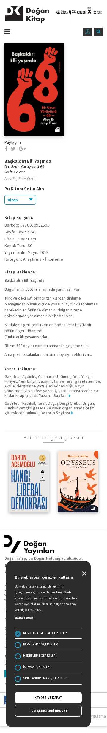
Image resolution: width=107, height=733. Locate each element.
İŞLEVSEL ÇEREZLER (37, 667)
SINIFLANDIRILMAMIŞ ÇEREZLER (45, 678)
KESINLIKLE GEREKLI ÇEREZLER (45, 633)
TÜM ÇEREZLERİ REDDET (48, 711)
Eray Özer (27, 178)
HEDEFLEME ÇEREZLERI (39, 655)
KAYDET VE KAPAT (48, 698)
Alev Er (10, 178)
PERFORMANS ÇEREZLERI (41, 644)
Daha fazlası (25, 618)
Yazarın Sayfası (54, 395)
